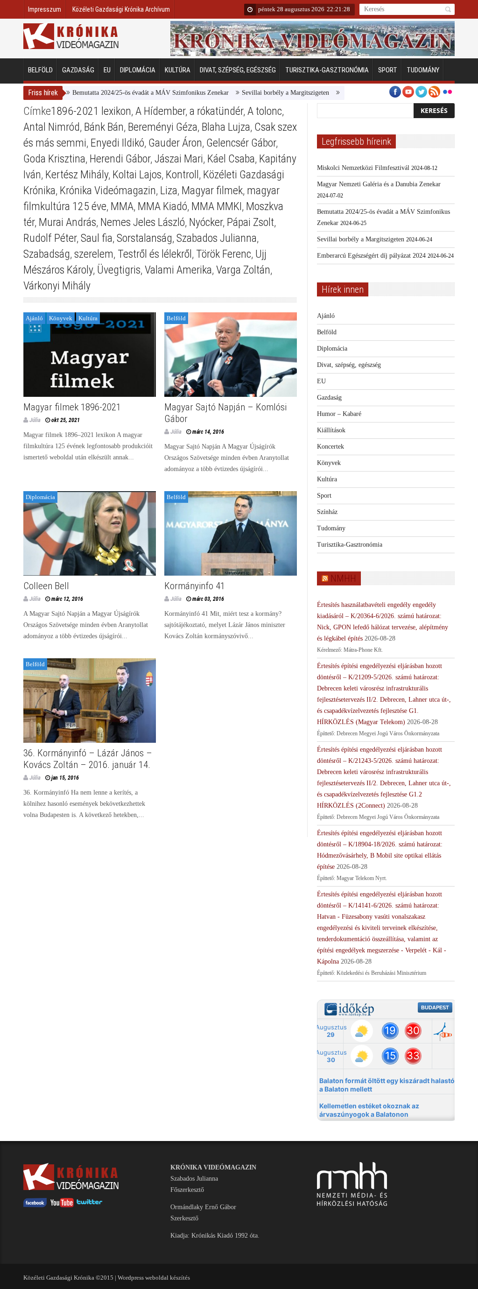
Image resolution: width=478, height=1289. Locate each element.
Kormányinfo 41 (194, 586)
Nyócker (206, 222)
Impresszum (44, 9)
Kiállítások (331, 430)
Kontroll (182, 174)
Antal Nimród (51, 127)
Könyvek (60, 318)
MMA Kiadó (162, 206)
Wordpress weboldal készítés (154, 1277)
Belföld (40, 70)
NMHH (343, 578)
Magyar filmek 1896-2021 (72, 407)
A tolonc (264, 111)
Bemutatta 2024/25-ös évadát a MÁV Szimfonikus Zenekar (127, 92)
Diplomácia (137, 70)
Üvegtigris (119, 269)
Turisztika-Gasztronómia (327, 70)
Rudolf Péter (50, 238)
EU (107, 70)
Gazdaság (78, 70)
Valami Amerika (178, 269)
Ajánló (34, 318)
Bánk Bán (104, 127)
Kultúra (177, 70)
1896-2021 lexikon (91, 111)
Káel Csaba (231, 158)
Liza (168, 190)
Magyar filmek (212, 190)
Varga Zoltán (243, 269)
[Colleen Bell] (89, 533)
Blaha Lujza (226, 127)
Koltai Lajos (137, 174)
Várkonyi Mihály (57, 285)
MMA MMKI (216, 206)
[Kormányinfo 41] (230, 533)
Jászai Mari (179, 158)
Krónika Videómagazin (108, 190)
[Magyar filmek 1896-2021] (89, 354)
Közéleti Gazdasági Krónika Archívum (121, 9)
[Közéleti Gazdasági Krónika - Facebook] (35, 1205)
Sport (387, 70)
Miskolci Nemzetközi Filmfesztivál (363, 167)
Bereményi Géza (162, 127)
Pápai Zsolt (250, 222)
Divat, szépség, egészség (238, 70)
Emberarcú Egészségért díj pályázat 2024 (371, 255)
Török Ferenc (223, 254)
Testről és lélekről (155, 254)
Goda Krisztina (54, 158)
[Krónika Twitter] (90, 1205)
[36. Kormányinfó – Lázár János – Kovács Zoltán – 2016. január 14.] (89, 700)
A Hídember (160, 111)
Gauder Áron (175, 142)
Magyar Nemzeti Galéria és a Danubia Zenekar (379, 184)
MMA (122, 206)
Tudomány (423, 70)
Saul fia (96, 238)
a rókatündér (216, 111)
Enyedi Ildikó (117, 142)
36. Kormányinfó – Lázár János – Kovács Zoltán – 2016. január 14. (87, 758)
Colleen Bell (46, 586)
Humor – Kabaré (339, 413)
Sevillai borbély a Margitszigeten (262, 92)
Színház (327, 511)
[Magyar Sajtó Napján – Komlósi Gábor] (230, 354)
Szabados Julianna (216, 238)
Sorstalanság (144, 238)
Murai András (67, 222)
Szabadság (46, 254)
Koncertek (330, 446)
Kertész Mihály (76, 174)
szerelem (93, 254)
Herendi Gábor (120, 158)
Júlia (35, 419)
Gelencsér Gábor (241, 142)
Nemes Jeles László (142, 222)
